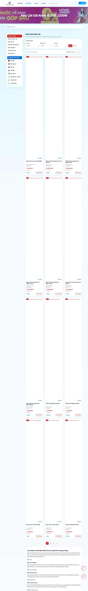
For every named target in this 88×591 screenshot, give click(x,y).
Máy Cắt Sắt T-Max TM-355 (52, 524)
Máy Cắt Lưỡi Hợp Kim (13, 44)
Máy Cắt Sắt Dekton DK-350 (72, 524)
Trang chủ (8, 26)
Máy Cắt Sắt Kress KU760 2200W (34, 161)
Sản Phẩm (28, 3)
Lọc (70, 45)
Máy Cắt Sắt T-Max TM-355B (33, 524)
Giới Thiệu (20, 3)
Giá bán (55, 43)
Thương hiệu (42, 43)
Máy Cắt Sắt (11, 53)
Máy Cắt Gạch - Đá (12, 39)
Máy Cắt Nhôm (11, 47)
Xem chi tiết (39, 172)
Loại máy (28, 43)
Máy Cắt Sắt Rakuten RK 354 (53, 403)
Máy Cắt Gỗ (11, 41)
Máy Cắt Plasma (12, 50)
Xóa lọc (75, 45)
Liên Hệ (43, 3)
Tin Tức (36, 3)
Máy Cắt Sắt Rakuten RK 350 (72, 403)
